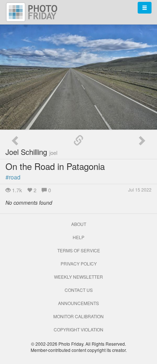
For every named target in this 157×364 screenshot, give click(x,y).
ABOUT (78, 224)
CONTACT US (79, 290)
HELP (78, 237)
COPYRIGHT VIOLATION (78, 329)
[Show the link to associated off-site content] (78, 140)
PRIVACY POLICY (79, 263)
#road (12, 177)
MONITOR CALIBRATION (78, 316)
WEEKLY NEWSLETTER (78, 277)
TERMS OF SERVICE (78, 250)
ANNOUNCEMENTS (78, 303)
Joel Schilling (31, 151)
